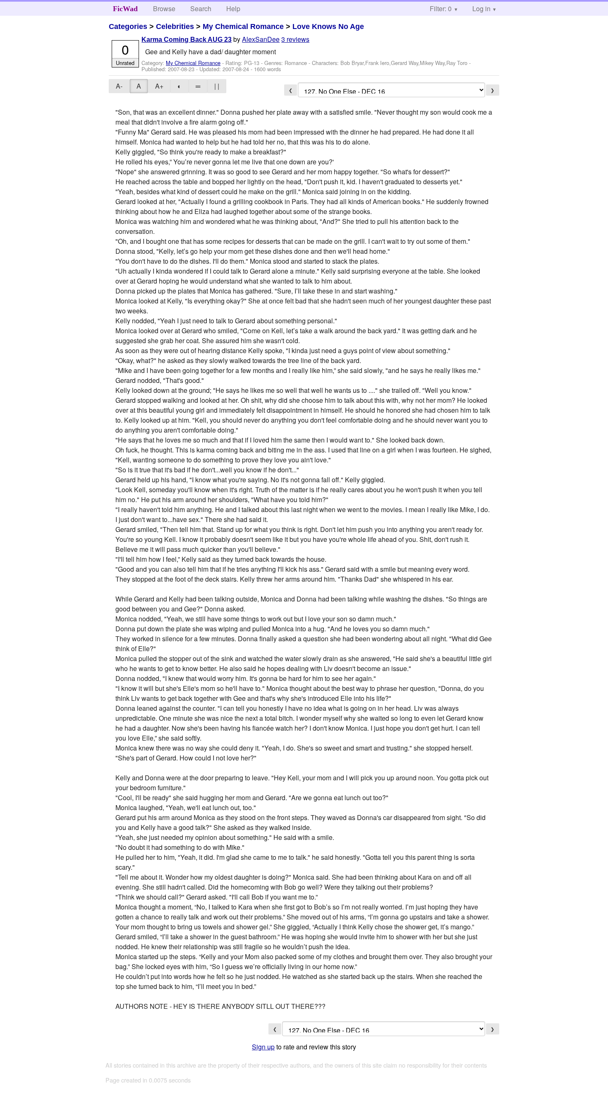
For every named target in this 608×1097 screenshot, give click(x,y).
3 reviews (295, 39)
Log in (481, 8)
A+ (159, 86)
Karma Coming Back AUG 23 (186, 39)
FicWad (125, 9)
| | (216, 86)
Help (233, 8)
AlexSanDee (261, 39)
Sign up (263, 1046)
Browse (164, 8)
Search (200, 8)
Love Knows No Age (328, 26)
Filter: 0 (441, 8)
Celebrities (175, 26)
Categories (128, 26)
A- (119, 86)
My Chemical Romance (243, 26)
